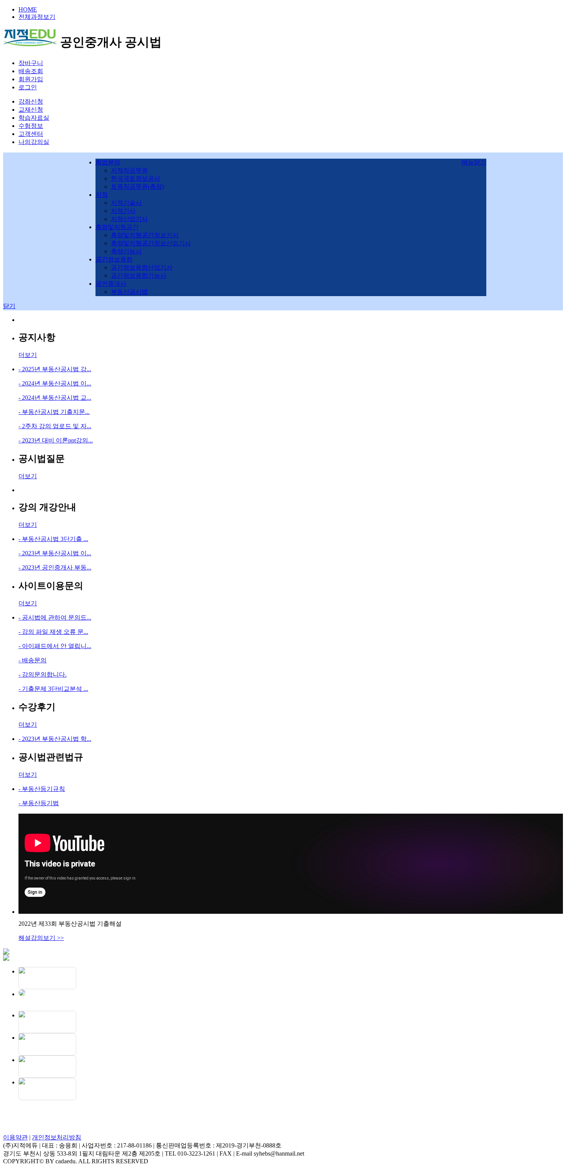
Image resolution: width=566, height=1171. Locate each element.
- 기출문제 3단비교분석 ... (53, 688)
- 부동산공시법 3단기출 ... (53, 539)
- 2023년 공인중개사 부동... (54, 567)
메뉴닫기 (474, 162)
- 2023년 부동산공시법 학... (54, 738)
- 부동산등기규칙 (41, 789)
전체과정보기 (36, 16)
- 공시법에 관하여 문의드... (54, 617)
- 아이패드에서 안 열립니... (54, 646)
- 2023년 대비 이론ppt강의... (55, 440)
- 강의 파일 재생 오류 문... (53, 631)
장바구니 (30, 63)
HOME (27, 9)
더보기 (27, 355)
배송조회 (30, 71)
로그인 (27, 87)
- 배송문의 (32, 660)
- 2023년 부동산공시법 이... (54, 553)
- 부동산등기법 (38, 803)
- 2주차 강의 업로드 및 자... (54, 426)
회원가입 (30, 79)
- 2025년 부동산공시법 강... (54, 369)
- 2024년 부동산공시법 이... (54, 383)
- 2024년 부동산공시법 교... (54, 397)
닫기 (9, 306)
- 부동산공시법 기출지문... (54, 412)
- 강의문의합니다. (42, 674)
